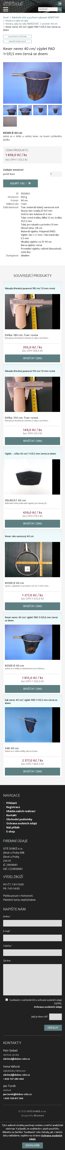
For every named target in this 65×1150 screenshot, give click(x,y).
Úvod (5, 17)
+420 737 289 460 (13, 1079)
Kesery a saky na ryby (17, 20)
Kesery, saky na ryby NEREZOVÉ (22, 24)
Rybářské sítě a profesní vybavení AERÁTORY (35, 17)
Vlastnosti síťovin (17, 36)
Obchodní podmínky (19, 819)
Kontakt (11, 815)
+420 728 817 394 (13, 1098)
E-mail (7, 931)
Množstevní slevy (17, 41)
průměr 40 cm (49, 24)
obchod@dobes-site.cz (16, 1059)
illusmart (39, 1116)
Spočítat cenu (32, 358)
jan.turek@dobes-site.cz (17, 1094)
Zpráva (6, 961)
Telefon (8, 946)
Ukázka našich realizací (20, 811)
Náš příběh (13, 827)
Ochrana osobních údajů (21, 823)
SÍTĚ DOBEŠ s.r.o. (36, 1111)
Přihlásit (11, 803)
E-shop (10, 831)
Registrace (13, 807)
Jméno (7, 916)
